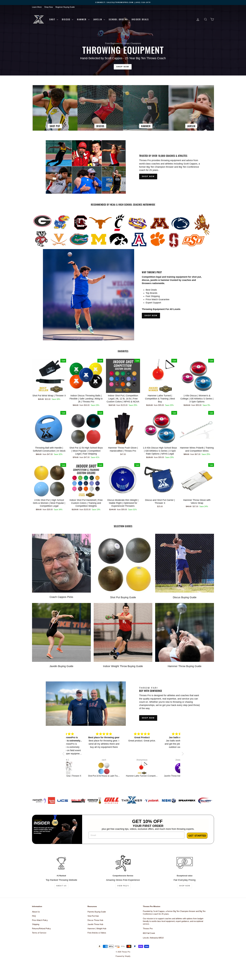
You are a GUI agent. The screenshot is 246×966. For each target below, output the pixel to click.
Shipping (35, 924)
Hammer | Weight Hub (97, 928)
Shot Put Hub (93, 916)
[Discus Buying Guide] (184, 563)
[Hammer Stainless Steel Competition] (162, 768)
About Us (61, 886)
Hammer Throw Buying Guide (184, 666)
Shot (52, 19)
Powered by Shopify (123, 956)
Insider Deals (140, 19)
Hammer (82, 19)
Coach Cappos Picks (61, 597)
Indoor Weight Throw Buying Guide (123, 666)
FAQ (34, 916)
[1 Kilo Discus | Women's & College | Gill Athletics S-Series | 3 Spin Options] (124, 768)
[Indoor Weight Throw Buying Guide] (123, 632)
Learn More (37, 7)
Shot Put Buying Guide (123, 597)
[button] (64, 753)
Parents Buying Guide (97, 912)
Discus (66, 19)
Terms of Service (39, 933)
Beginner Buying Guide (65, 7)
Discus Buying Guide (184, 597)
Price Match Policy (40, 920)
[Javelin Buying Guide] (61, 632)
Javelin (98, 19)
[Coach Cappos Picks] (61, 563)
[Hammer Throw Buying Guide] (184, 632)
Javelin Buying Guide (61, 666)
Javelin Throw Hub (95, 924)
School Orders (118, 19)
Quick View (49, 390)
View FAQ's (123, 886)
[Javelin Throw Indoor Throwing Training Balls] (86, 768)
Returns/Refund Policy (41, 928)
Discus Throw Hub (95, 920)
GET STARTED (197, 835)
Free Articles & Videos (97, 933)
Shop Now (48, 7)
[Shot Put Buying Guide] (123, 563)
